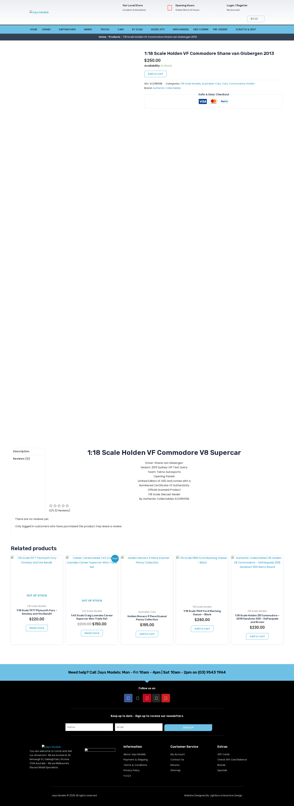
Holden (250, 83)
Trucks (104, 29)
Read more (36, 628)
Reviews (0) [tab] (21, 459)
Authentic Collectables (167, 88)
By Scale (137, 29)
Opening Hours (184, 5)
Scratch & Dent (246, 29)
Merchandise (181, 29)
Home (33, 29)
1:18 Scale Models (191, 83)
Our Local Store (133, 5)
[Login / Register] (221, 8)
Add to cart (155, 74)
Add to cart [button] (147, 634)
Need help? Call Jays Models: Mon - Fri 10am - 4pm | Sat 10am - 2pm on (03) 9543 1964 (147, 672)
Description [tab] (21, 451)
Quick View (37, 599)
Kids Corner (200, 29)
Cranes (46, 29)
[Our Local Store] (117, 8)
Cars (121, 29)
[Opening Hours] (170, 8)
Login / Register (237, 5)
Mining (88, 29)
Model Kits (158, 29)
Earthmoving (67, 29)
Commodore (237, 83)
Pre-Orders (220, 29)
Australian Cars (211, 83)
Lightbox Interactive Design (226, 795)
